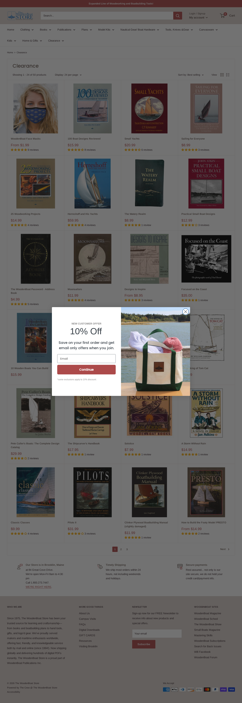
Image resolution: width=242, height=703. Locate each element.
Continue (86, 369)
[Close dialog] (185, 312)
